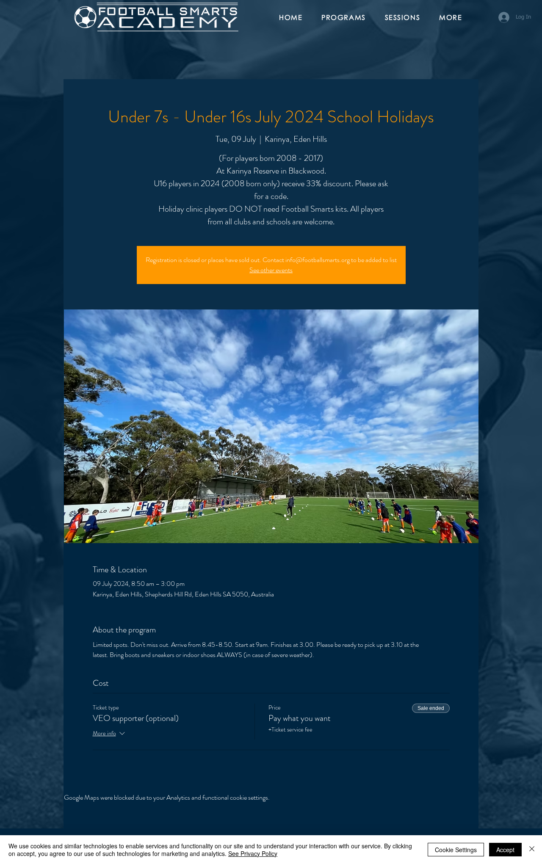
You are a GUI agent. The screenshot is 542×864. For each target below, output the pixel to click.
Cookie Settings (456, 849)
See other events (271, 270)
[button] (347, 18)
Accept (505, 849)
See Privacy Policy (252, 853)
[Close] (532, 849)
